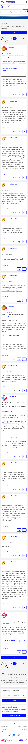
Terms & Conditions (22, 726)
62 (4, 127)
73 (4, 551)
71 (4, 485)
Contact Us (24, 729)
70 (4, 452)
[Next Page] (6, 41)
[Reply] (24, 94)
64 (4, 208)
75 (4, 648)
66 (4, 265)
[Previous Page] (2, 38)
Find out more (5, 57)
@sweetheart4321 (6, 411)
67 (4, 296)
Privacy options (4, 726)
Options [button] (3, 23)
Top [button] (15, 723)
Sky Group (3, 731)
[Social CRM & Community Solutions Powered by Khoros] (23, 740)
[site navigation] (2, 2)
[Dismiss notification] (26, 7)
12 (23, 38)
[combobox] (13, 12)
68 (4, 355)
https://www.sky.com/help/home (10, 335)
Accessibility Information (21, 728)
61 (4, 91)
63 (4, 174)
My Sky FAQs (22, 640)
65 (4, 238)
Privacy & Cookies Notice (7, 728)
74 (4, 603)
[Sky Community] (9, 2)
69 (4, 386)
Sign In (26, 2)
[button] (26, 47)
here (25, 415)
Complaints (3, 729)
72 (4, 526)
